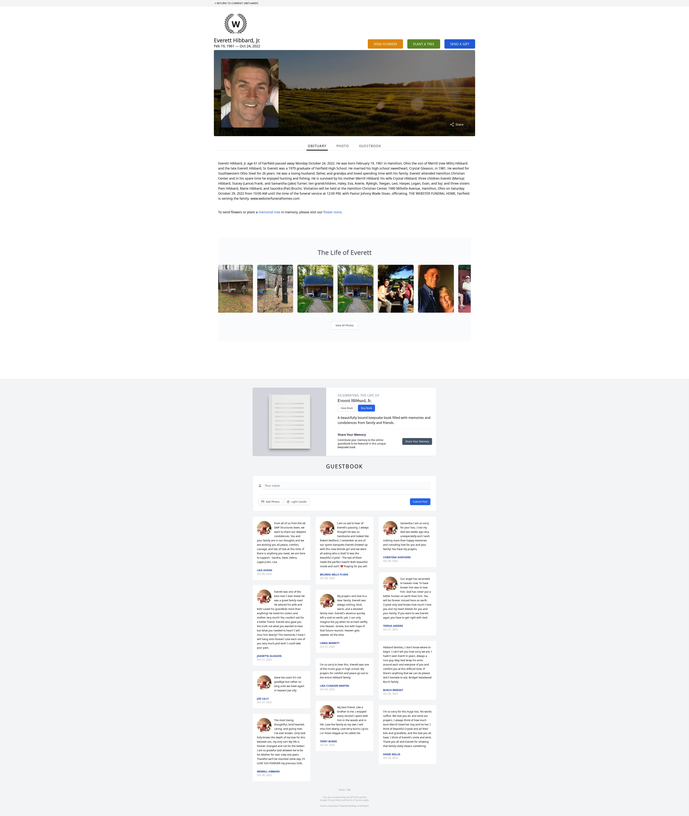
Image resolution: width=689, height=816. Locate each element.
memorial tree (269, 212)
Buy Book (366, 408)
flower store (332, 212)
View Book (347, 408)
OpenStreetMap (348, 805)
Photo (342, 146)
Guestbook (370, 146)
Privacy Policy (334, 800)
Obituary (317, 146)
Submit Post (420, 501)
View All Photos (345, 325)
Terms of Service (354, 800)
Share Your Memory (417, 441)
